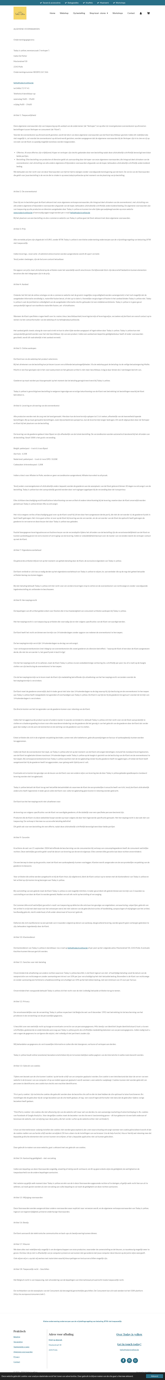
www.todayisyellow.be (23, 212)
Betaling (17, 1337)
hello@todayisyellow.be (24, 83)
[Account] (141, 13)
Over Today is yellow (129, 1334)
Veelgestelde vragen (21, 1347)
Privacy (17, 1357)
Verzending (18, 1342)
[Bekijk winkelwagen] (148, 13)
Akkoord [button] (154, 1376)
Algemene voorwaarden (23, 1352)
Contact (17, 1362)
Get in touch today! (129, 1344)
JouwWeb (148, 1372)
